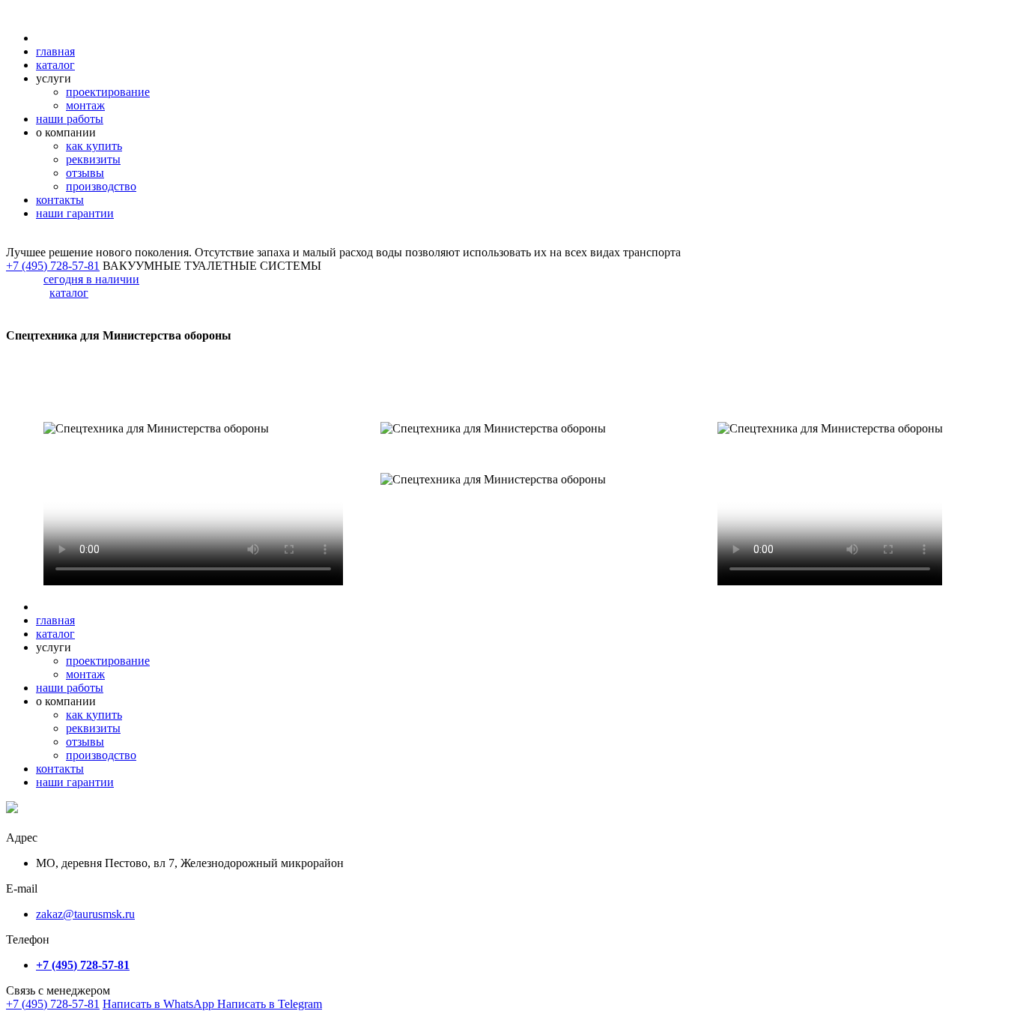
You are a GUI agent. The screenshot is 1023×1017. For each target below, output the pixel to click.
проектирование (108, 91)
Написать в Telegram (269, 1004)
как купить (94, 145)
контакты (60, 199)
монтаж (85, 105)
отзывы (85, 172)
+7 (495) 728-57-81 (53, 1004)
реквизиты (93, 159)
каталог (55, 64)
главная (55, 51)
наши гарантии (75, 213)
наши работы (69, 118)
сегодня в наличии (91, 279)
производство (101, 186)
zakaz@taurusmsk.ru (85, 914)
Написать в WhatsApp (160, 1004)
